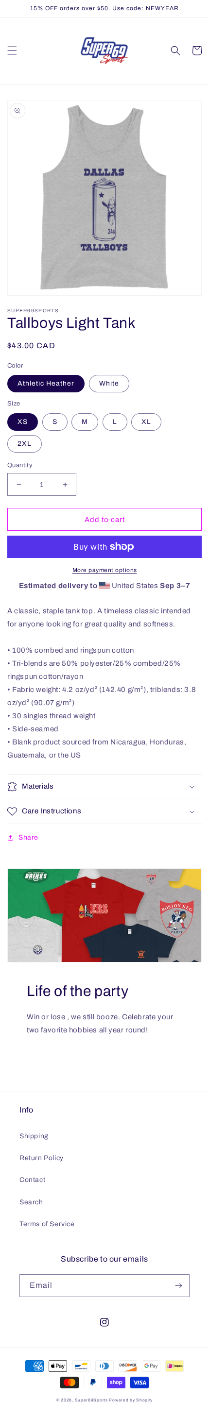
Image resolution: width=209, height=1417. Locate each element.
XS (22, 421)
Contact (32, 1179)
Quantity (20, 465)
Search (31, 1202)
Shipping (34, 1136)
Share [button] (28, 837)
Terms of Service (47, 1224)
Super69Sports (91, 1400)
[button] (12, 50)
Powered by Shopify (131, 1400)
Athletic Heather (45, 383)
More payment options (104, 570)
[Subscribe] (178, 1285)
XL (146, 421)
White (109, 383)
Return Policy (41, 1158)
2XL (24, 443)
